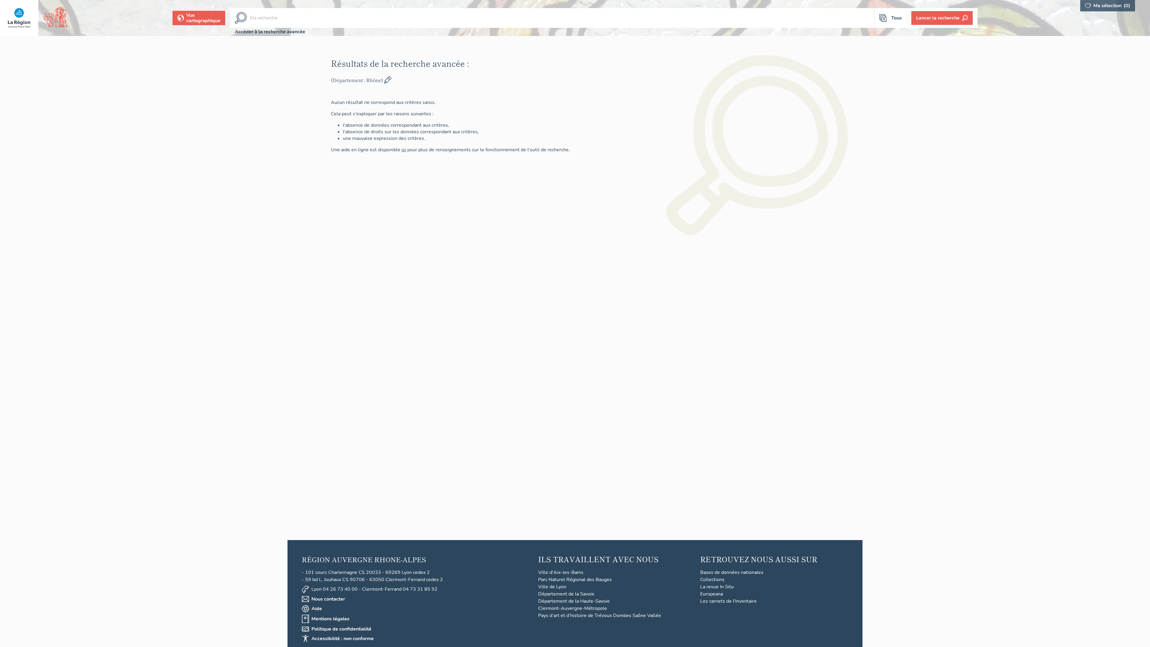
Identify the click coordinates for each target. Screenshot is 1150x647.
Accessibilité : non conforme (342, 638)
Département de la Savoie (566, 594)
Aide (316, 608)
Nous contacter (328, 599)
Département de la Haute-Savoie (574, 601)
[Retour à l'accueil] (19, 18)
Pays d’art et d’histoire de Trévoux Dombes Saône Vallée (599, 615)
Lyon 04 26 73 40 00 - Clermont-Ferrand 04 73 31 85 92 (374, 589)
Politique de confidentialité (341, 629)
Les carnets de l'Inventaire (728, 601)
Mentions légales (330, 619)
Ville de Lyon (552, 586)
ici (415, 149)
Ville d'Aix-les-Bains (560, 572)
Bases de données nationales (731, 572)
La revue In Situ (717, 586)
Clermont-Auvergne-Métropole (572, 608)
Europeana (711, 594)
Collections (712, 579)
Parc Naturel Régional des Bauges (575, 579)
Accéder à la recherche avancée (270, 31)
